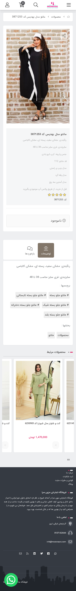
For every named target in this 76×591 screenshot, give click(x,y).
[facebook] (48, 554)
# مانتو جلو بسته (59, 295)
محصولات (56, 17)
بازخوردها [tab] (30, 254)
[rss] (27, 554)
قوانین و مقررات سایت (64, 480)
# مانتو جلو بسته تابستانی (31, 295)
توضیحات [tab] (46, 254)
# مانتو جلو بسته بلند (57, 315)
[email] (21, 554)
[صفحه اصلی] (68, 17)
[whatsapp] (55, 554)
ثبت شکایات (68, 476)
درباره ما (69, 472)
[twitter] (41, 554)
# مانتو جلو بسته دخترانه (25, 305)
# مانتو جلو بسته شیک (56, 305)
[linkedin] (34, 554)
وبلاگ (70, 484)
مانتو (51, 335)
